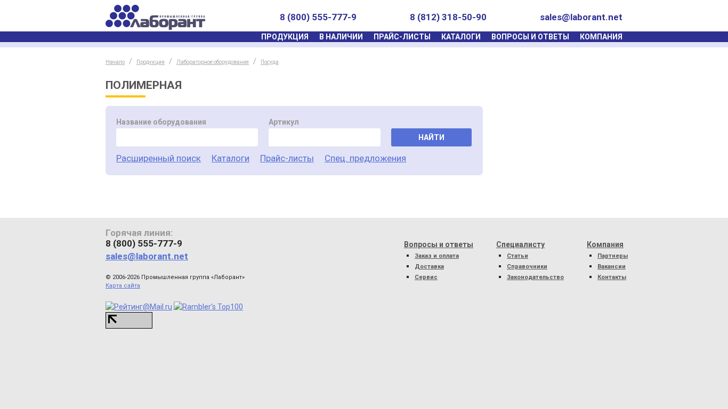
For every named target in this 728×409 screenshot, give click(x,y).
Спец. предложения (365, 158)
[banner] (155, 17)
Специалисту (520, 244)
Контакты (611, 277)
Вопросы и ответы (530, 36)
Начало (115, 62)
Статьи (517, 255)
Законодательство (535, 277)
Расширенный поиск (158, 158)
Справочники (527, 266)
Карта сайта (123, 285)
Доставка (429, 266)
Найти (431, 137)
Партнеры (612, 255)
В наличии (341, 36)
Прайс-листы (402, 36)
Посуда (270, 62)
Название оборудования (161, 122)
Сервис (426, 277)
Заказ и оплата (437, 255)
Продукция (285, 36)
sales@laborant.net (581, 17)
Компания (601, 36)
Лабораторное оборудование (212, 62)
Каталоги (461, 36)
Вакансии (611, 266)
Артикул (284, 122)
